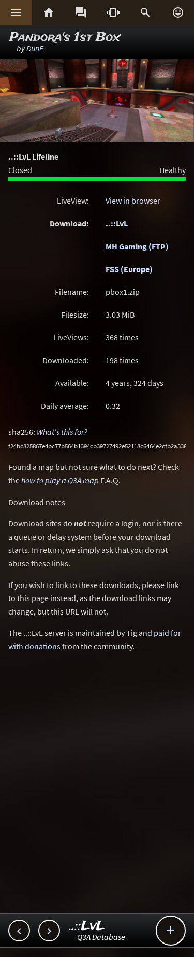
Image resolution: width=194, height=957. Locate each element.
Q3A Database (101, 937)
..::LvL (117, 223)
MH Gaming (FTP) (137, 246)
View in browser (133, 200)
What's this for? (62, 431)
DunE (34, 48)
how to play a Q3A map (60, 480)
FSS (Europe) (129, 269)
